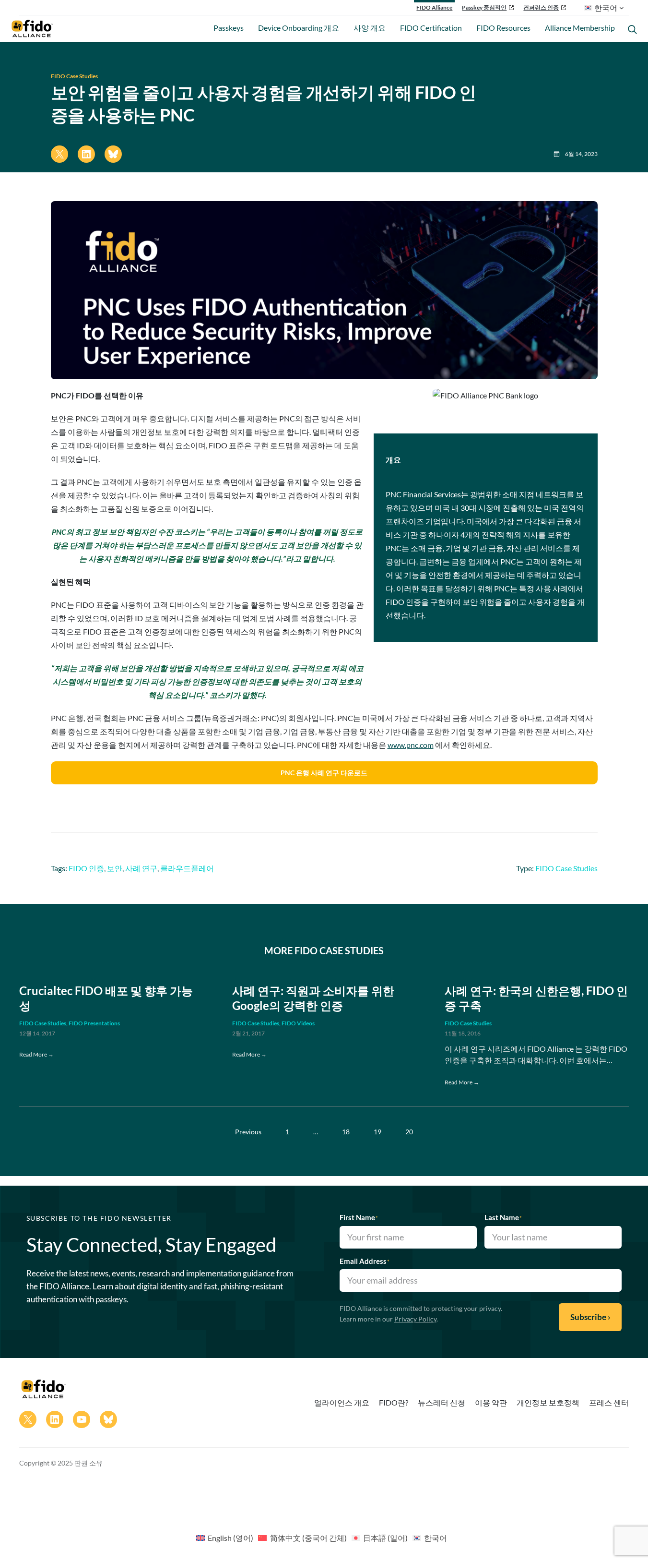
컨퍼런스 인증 (541, 7)
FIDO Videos (298, 1023)
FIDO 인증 (86, 868)
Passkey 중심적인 (484, 7)
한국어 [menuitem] (435, 1537)
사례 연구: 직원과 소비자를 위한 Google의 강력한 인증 (313, 998)
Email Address (364, 1261)
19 (377, 1132)
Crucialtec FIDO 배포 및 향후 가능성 (106, 998)
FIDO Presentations (94, 1023)
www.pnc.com (411, 744)
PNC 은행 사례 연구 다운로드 (324, 773)
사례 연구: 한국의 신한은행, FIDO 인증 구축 (536, 998)
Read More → (36, 1054)
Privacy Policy (415, 1319)
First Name (359, 1217)
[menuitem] (224, 1537)
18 (346, 1132)
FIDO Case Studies (74, 76)
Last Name (503, 1217)
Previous (248, 1132)
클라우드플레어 (187, 868)
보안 (114, 868)
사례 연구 (141, 868)
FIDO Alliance (434, 7)
